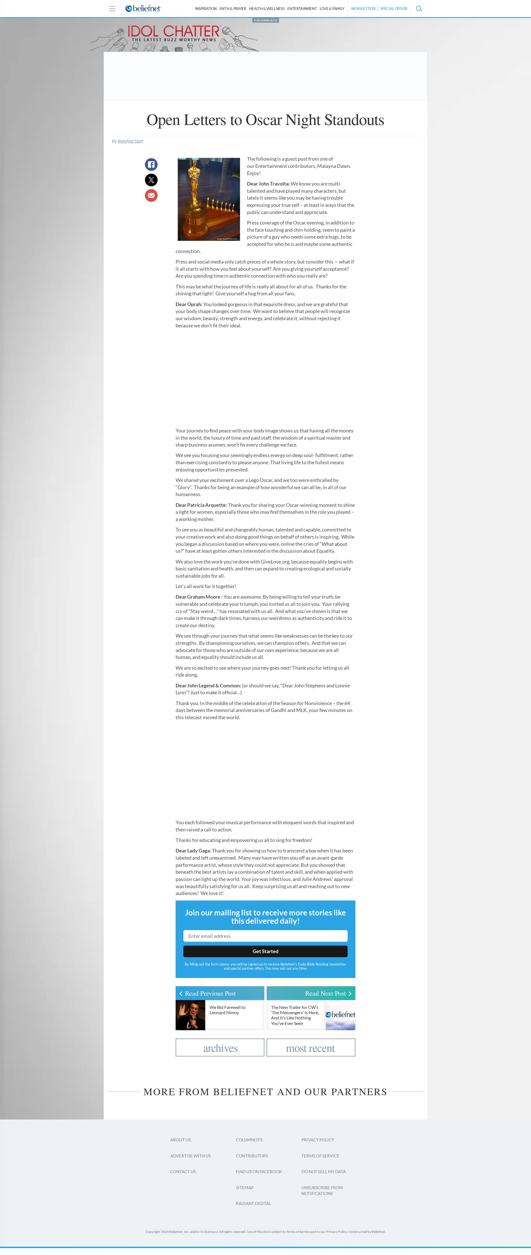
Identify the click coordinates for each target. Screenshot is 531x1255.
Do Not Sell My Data (323, 1171)
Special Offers (393, 8)
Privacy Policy (317, 1139)
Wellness (267, 8)
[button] (418, 8)
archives (220, 1047)
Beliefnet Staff (130, 140)
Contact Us (183, 1171)
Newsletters (363, 8)
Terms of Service (320, 1155)
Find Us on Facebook (259, 1171)
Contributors (252, 1155)
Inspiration (206, 8)
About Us (180, 1139)
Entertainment (302, 8)
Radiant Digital (253, 1203)
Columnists (265, 20)
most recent (310, 1047)
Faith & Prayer (233, 8)
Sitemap (245, 1187)
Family (332, 8)
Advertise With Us (190, 1155)
